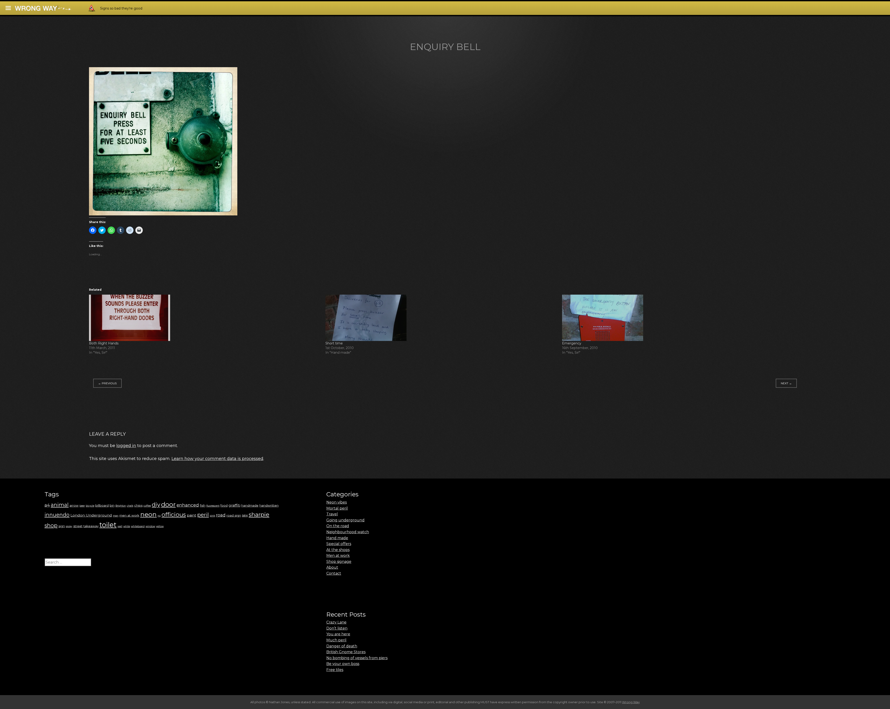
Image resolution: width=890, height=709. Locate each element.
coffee (147, 505)
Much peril (336, 640)
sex (245, 515)
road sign (233, 515)
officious (174, 514)
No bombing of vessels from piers (357, 658)
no (159, 515)
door (168, 504)
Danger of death (341, 646)
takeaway (91, 526)
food (224, 505)
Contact (333, 573)
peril (203, 514)
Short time (334, 343)
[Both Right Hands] (205, 318)
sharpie (259, 514)
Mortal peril (337, 508)
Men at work (338, 555)
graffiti (234, 505)
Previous (107, 383)
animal (60, 505)
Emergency (571, 343)
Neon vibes (336, 502)
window (150, 526)
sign (61, 526)
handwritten (269, 505)
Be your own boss (342, 664)
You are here (338, 634)
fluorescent (212, 505)
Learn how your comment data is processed (217, 458)
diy (156, 504)
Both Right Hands (103, 343)
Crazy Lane (336, 622)
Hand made (337, 538)
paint (191, 515)
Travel (332, 514)
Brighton (120, 505)
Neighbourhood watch (347, 532)
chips (138, 505)
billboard (102, 505)
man (115, 515)
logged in (126, 445)
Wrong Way (631, 702)
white (126, 526)
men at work (129, 515)
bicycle (90, 505)
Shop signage (338, 561)
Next (786, 383)
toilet (108, 525)
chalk (130, 505)
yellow (160, 526)
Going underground (345, 520)
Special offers (338, 544)
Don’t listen (336, 628)
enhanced (188, 505)
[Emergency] (678, 318)
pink (212, 515)
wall (120, 526)
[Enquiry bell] (163, 214)
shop (50, 525)
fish (202, 505)
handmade (249, 505)
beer (82, 505)
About (332, 567)
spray (69, 526)
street (78, 526)
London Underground (91, 515)
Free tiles (334, 670)
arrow (74, 505)
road (221, 515)
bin (112, 505)
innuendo (57, 515)
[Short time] (441, 318)
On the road (337, 526)
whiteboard (138, 526)
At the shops (338, 550)
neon (148, 514)
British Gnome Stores (346, 652)
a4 (47, 505)
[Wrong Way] (56, 9)
